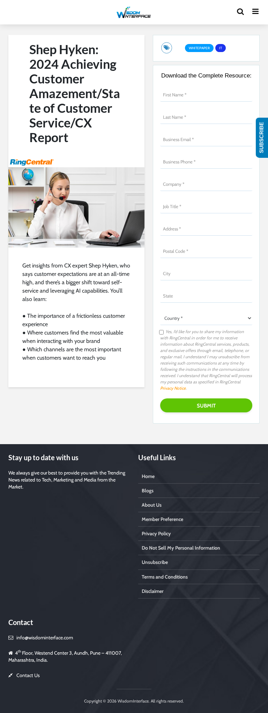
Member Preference (162, 519)
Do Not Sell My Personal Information (181, 548)
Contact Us (28, 675)
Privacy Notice (173, 388)
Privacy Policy (156, 533)
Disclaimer (153, 591)
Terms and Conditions (165, 577)
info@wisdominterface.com (44, 637)
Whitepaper (199, 48)
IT (220, 48)
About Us (152, 505)
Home (148, 476)
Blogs (148, 490)
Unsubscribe (155, 562)
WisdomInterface (133, 701)
